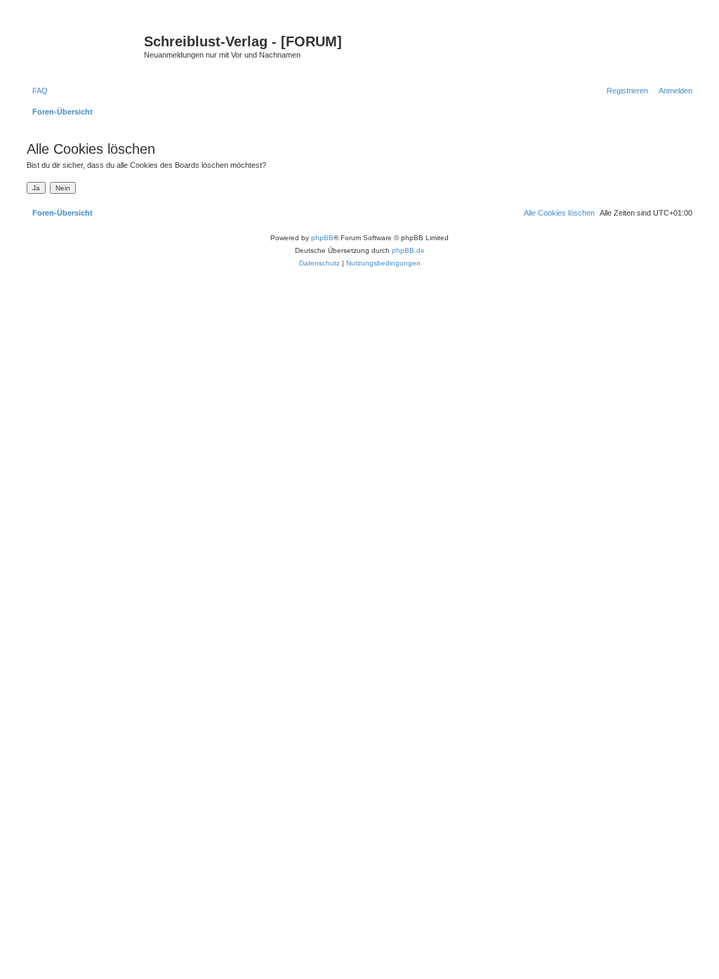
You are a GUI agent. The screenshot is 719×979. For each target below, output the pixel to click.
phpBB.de (408, 250)
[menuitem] (37, 90)
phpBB (322, 238)
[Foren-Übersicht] (83, 45)
